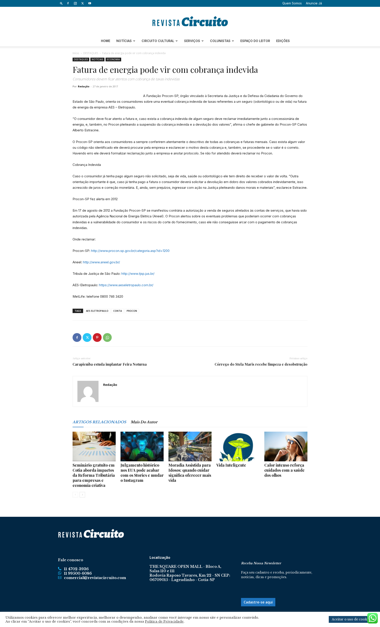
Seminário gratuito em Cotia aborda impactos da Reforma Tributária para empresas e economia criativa (94, 475)
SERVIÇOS (192, 41)
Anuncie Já (314, 3)
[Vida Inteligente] (237, 446)
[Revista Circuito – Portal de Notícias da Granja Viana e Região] (190, 21)
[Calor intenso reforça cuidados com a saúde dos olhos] (285, 446)
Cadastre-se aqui (258, 602)
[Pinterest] (97, 337)
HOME (105, 41)
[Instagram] (75, 3)
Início (76, 53)
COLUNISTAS (220, 41)
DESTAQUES (90, 53)
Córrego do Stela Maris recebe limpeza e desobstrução (261, 364)
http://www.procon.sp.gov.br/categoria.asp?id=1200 (130, 251)
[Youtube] (89, 3)
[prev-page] (75, 494)
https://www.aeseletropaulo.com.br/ (126, 285)
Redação (83, 86)
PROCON (132, 310)
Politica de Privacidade (164, 621)
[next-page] (82, 494)
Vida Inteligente (231, 465)
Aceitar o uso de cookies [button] (351, 619)
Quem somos (292, 3)
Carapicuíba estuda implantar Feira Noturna (110, 364)
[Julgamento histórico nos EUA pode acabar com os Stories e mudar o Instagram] (142, 446)
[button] (61, 3)
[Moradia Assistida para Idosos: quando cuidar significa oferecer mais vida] (190, 446)
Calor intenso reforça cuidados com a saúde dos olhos (284, 470)
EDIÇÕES (283, 41)
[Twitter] (82, 3)
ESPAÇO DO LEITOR (255, 41)
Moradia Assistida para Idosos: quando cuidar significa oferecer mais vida (189, 472)
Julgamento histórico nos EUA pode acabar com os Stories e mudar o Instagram (142, 472)
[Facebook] (68, 3)
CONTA (117, 310)
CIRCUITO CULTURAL (158, 41)
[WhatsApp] (107, 337)
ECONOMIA (113, 59)
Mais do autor (144, 422)
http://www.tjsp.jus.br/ (137, 273)
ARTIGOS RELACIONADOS (99, 422)
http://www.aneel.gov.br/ (101, 262)
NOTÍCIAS (124, 41)
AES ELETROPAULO (97, 310)
